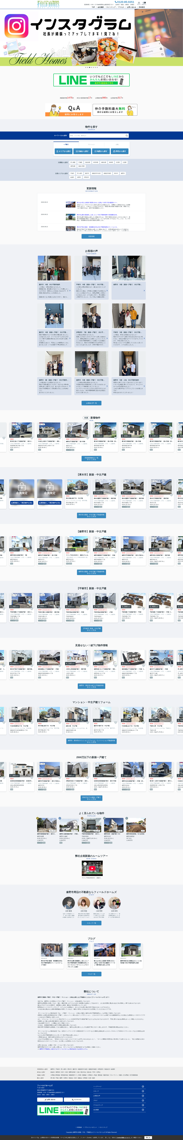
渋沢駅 (118, 162)
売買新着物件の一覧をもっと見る (91, 458)
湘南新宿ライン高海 (75, 1075)
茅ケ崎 (53, 1078)
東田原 (58, 1072)
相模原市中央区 (96, 173)
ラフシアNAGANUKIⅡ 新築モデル (92, 878)
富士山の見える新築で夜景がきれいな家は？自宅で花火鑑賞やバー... (97, 202)
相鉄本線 (106, 1075)
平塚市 (72, 173)
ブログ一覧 (91, 974)
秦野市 (123, 173)
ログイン (139, 4)
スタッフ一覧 (91, 923)
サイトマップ (111, 7)
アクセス (121, 7)
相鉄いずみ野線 (124, 1075)
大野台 (98, 1072)
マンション (91, 144)
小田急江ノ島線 (92, 1075)
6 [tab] (95, 67)
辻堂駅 (124, 162)
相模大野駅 (81, 166)
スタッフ (96, 1091)
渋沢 (62, 1072)
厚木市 (116, 173)
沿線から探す (83, 151)
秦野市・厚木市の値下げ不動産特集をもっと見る (91, 686)
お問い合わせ (131, 7)
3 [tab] (89, 67)
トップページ (97, 1086)
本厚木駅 (95, 162)
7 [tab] (97, 67)
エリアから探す (65, 151)
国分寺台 (83, 1072)
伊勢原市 (86, 177)
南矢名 (89, 1072)
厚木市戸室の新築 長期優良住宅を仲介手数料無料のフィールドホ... (97, 227)
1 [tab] (85, 67)
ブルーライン (114, 1075)
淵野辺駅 (72, 166)
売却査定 (142, 7)
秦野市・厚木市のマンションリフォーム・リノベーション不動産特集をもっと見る (91, 741)
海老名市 (107, 1069)
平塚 (57, 1078)
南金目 (53, 1072)
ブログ (95, 1100)
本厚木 (66, 1078)
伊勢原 (85, 1078)
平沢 (94, 1072)
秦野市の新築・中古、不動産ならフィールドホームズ (89, 1132)
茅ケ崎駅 (72, 162)
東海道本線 (64, 1075)
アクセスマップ (98, 1105)
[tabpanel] (91, 37)
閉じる (148, 1137)
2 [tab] (87, 67)
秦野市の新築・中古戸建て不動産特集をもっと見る (91, 572)
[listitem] (50, 437)
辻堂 (89, 1078)
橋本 (93, 1078)
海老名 (71, 1078)
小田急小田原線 (55, 1075)
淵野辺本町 (72, 1072)
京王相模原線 (134, 1075)
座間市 (79, 177)
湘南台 (80, 1078)
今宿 (66, 1072)
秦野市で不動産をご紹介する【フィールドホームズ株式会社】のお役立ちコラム (64, 1049)
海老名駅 (87, 162)
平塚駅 (80, 162)
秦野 (61, 1078)
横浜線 (100, 1075)
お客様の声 (96, 1096)
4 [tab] (91, 67)
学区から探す (121, 151)
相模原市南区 (107, 173)
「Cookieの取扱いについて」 (123, 1137)
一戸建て (66, 144)
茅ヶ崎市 (79, 173)
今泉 (78, 1072)
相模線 (84, 1075)
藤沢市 (87, 173)
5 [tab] (93, 67)
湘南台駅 (103, 162)
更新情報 (91, 236)
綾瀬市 (72, 177)
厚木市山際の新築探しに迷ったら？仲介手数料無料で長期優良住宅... (97, 215)
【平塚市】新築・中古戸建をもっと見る (91, 629)
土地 (117, 144)
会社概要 (101, 7)
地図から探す (102, 151)
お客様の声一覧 (91, 403)
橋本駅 (111, 162)
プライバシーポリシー (91, 1127)
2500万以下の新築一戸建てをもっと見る (91, 798)
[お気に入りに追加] (3, 438)
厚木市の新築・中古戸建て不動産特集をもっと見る (91, 515)
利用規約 (79, 1127)
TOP (93, 7)
